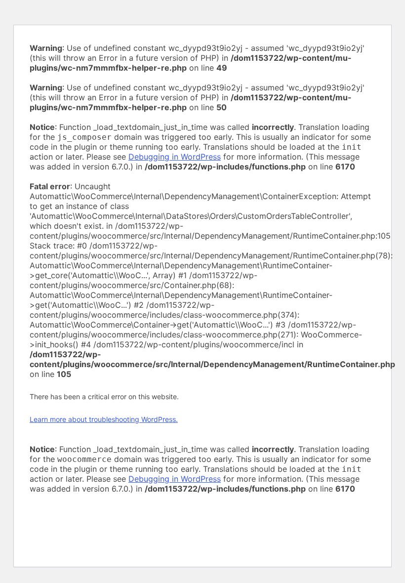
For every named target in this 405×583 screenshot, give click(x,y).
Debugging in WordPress (174, 157)
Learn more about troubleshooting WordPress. (104, 419)
